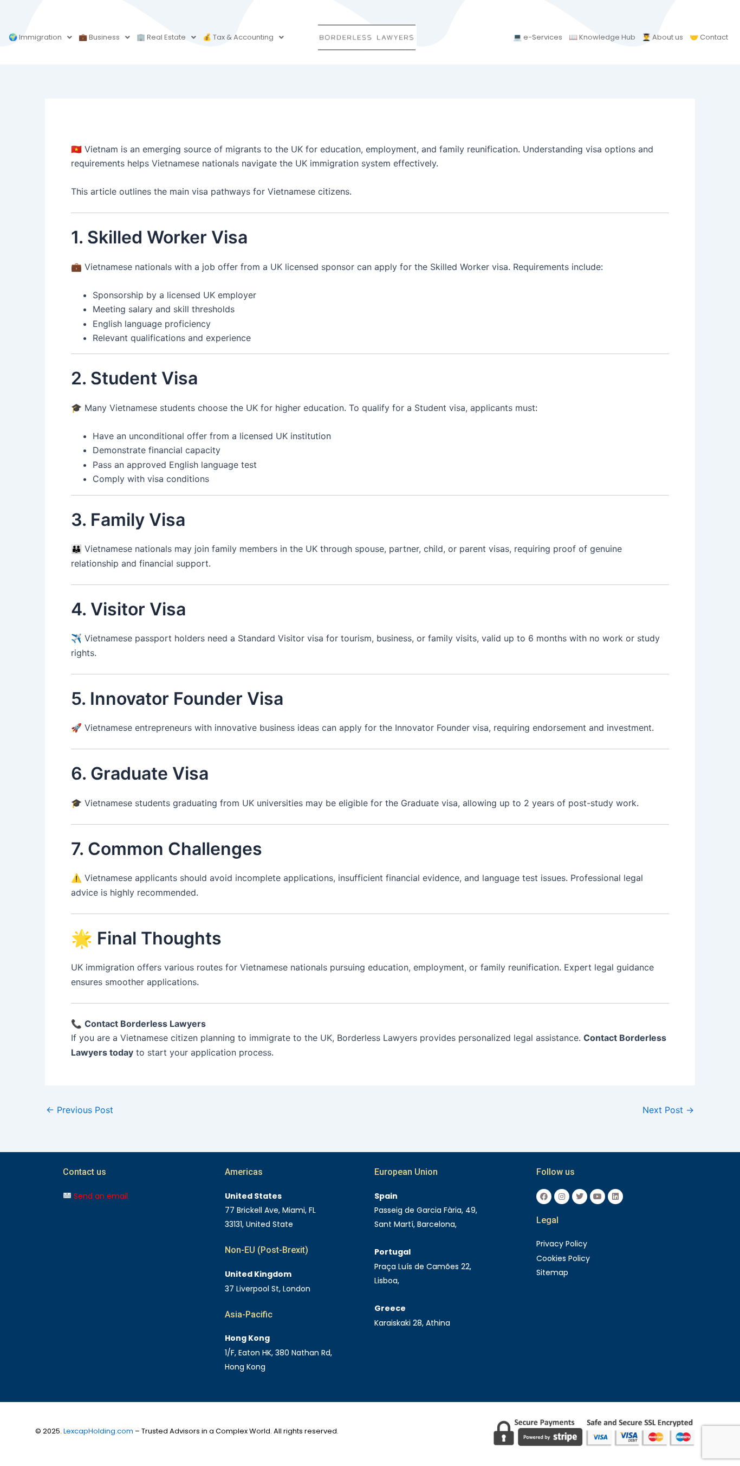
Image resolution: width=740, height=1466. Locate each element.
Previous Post (79, 1109)
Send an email (100, 1196)
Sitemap (552, 1272)
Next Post (668, 1109)
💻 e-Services (537, 37)
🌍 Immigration (35, 37)
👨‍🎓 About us (662, 37)
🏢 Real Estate (161, 37)
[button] (40, 37)
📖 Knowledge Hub (602, 37)
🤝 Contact (709, 37)
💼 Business (99, 37)
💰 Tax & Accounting (238, 37)
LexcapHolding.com (98, 1431)
